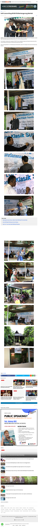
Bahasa (5, 507)
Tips (1, 512)
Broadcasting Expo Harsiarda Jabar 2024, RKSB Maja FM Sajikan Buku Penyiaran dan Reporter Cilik (31, 399)
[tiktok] (19, 520)
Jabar (10, 509)
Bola (14, 507)
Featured (24, 507)
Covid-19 (17, 507)
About (14, 525)
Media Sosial (30, 509)
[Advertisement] (19, 233)
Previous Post (3, 405)
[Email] (34, 375)
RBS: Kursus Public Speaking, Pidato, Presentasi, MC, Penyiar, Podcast (18, 398)
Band (8, 507)
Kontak (20, 525)
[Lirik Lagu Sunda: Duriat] (3, 487)
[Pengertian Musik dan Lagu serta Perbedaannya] (3, 490)
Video (4, 512)
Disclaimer (23, 525)
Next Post (35, 405)
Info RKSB (4, 11)
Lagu (22, 509)
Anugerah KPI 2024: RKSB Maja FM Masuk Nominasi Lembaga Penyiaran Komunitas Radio (6, 398)
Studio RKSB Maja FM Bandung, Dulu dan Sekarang (10, 222)
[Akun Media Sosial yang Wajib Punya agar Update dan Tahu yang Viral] (3, 467)
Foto (27, 507)
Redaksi (17, 525)
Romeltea (27, 523)
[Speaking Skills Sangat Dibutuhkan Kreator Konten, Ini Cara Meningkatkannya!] (3, 459)
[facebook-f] (21, 520)
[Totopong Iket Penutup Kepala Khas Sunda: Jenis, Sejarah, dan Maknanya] (3, 494)
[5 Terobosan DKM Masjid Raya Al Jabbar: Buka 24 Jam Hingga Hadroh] (3, 463)
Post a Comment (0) (19, 403)
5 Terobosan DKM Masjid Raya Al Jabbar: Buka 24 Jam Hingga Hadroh (18, 462)
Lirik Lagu (25, 509)
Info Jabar (2, 509)
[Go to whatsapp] (2, 524)
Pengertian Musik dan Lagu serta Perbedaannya (14, 489)
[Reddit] (31, 375)
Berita (11, 507)
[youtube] (15, 520)
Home (1, 11)
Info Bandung (31, 507)
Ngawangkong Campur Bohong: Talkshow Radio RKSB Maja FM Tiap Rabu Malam (18, 387)
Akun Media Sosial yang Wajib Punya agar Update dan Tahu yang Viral (18, 466)
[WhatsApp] (33, 375)
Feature (21, 507)
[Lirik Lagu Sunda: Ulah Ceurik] (3, 498)
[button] (1, 2)
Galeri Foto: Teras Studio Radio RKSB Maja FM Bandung (11, 224)
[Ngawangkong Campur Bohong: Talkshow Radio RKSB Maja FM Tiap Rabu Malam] (3, 471)
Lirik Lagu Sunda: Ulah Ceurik (11, 497)
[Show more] (36, 375)
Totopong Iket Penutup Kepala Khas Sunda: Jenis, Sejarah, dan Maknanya (19, 493)
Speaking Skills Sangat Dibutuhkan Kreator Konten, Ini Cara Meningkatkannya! (20, 458)
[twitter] (23, 520)
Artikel (2, 507)
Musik (34, 509)
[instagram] (17, 520)
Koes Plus (13, 509)
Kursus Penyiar (18, 509)
